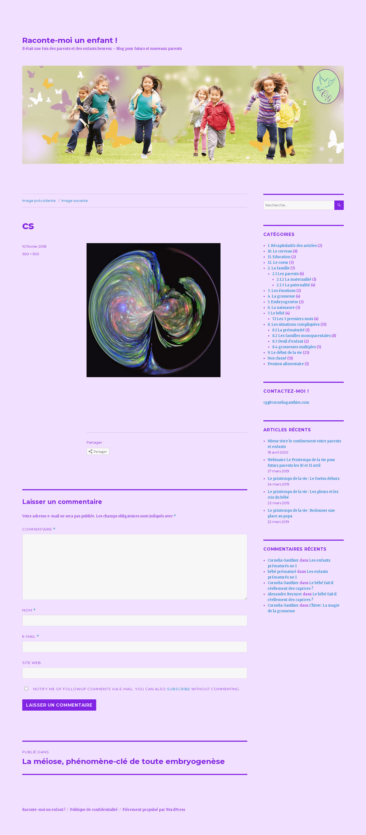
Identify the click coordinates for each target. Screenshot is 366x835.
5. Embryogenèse (283, 302)
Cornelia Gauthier (283, 560)
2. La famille (279, 268)
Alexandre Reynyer (285, 594)
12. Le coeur (278, 262)
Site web (31, 662)
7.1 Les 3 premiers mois (292, 319)
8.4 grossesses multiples (294, 347)
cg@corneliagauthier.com (286, 402)
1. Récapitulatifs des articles (292, 245)
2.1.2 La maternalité (294, 279)
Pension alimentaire (286, 364)
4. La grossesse (281, 296)
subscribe (178, 689)
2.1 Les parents (285, 274)
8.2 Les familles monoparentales (301, 335)
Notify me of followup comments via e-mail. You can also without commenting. (136, 689)
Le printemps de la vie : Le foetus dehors (303, 478)
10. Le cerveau (280, 251)
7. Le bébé (276, 313)
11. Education (279, 257)
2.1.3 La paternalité (293, 285)
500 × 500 (30, 254)
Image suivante (74, 200)
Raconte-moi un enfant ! (69, 40)
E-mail (30, 636)
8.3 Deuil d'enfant (287, 341)
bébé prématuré (282, 571)
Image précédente (39, 200)
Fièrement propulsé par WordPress (153, 809)
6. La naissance (281, 307)
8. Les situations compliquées (294, 324)
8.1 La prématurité (288, 330)
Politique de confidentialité (94, 809)
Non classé (277, 358)
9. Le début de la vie (285, 352)
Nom (29, 610)
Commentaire (38, 529)
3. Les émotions (282, 290)
